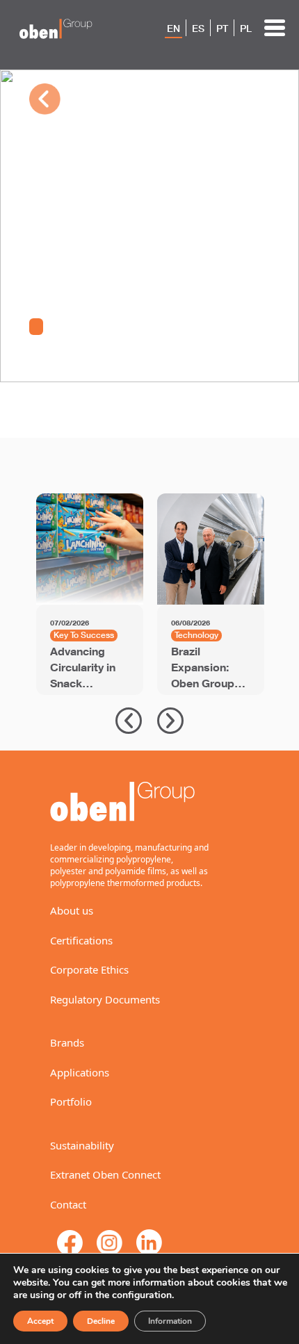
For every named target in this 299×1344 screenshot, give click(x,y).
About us (71, 910)
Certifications (81, 940)
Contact (68, 1204)
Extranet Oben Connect (105, 1174)
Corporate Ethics (89, 969)
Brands (67, 1042)
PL (246, 28)
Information (170, 1321)
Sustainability (82, 1145)
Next (170, 720)
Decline (101, 1321)
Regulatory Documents (105, 999)
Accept (40, 1321)
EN (173, 28)
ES (198, 28)
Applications (79, 1072)
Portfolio (71, 1101)
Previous (128, 720)
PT (222, 28)
